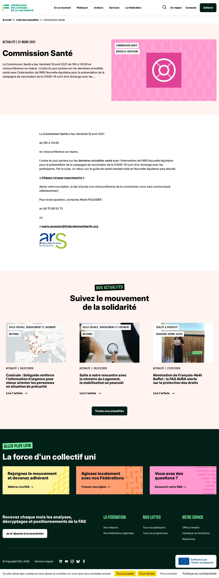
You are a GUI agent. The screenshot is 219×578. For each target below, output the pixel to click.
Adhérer (208, 7)
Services (114, 7)
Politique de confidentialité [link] (199, 573)
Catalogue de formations (196, 533)
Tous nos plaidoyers (154, 527)
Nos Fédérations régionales (119, 533)
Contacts (191, 7)
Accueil (7, 19)
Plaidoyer (82, 7)
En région (176, 7)
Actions (98, 7)
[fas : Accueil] (18, 7)
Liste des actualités (27, 19)
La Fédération (133, 7)
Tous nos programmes (155, 533)
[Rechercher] (164, 7)
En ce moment (62, 7)
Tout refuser (147, 573)
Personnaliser (168, 573)
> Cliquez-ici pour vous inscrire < (61, 177)
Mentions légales (44, 561)
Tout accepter (125, 573)
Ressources (188, 538)
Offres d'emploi (190, 527)
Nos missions (111, 527)
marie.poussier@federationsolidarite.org (70, 226)
